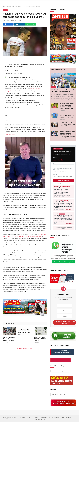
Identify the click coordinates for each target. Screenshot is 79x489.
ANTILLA (6, 419)
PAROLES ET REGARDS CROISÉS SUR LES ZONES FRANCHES (40, 339)
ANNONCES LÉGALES (66, 417)
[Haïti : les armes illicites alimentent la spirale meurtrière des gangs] (9, 331)
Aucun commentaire (16, 20)
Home (4, 6)
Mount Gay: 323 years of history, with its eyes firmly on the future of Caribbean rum (67, 124)
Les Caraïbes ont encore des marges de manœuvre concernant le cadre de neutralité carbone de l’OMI (67, 106)
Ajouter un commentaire (24, 348)
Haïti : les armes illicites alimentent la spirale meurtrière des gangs (9, 339)
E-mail (64, 303)
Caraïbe (53, 86)
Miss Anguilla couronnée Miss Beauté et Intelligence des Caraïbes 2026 (63, 90)
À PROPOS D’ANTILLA (40, 419)
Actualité (5, 9)
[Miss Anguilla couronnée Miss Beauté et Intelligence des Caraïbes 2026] (63, 80)
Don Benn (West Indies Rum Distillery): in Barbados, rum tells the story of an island (67, 115)
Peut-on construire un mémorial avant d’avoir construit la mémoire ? (24, 331)
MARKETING (44, 417)
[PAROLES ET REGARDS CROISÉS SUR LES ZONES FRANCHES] (40, 331)
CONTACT (37, 417)
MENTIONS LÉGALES (54, 417)
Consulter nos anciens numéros (60, 360)
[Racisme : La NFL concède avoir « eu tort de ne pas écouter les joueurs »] (25, 41)
